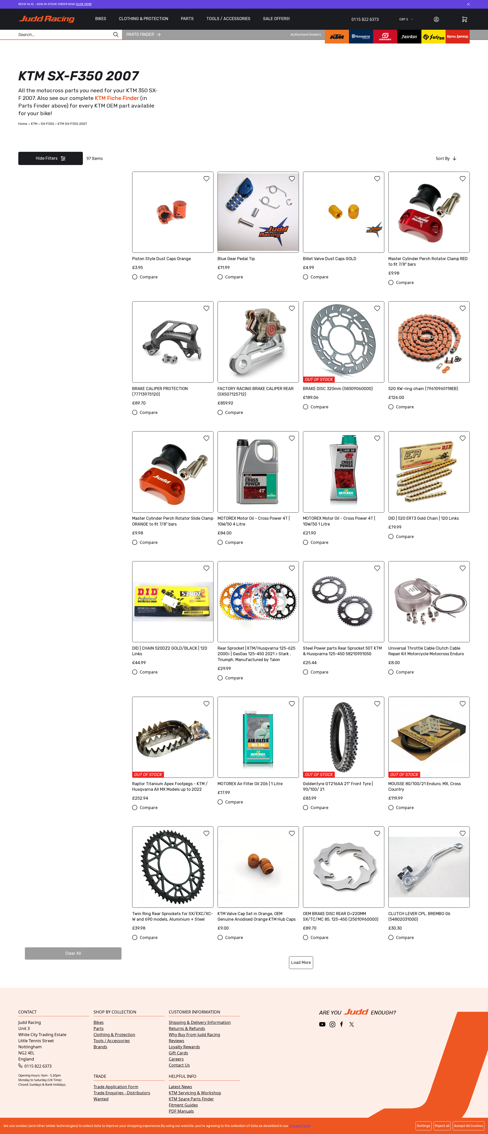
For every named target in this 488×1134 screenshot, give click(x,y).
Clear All (73, 953)
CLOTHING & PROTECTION (143, 18)
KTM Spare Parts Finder (191, 1099)
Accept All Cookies (468, 1126)
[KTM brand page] (337, 36)
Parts (99, 1028)
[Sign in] (436, 19)
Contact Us (179, 1065)
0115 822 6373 (365, 19)
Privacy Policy (300, 1126)
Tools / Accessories (112, 1040)
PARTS (187, 18)
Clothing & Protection (114, 1034)
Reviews (176, 1040)
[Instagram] (332, 1024)
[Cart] (465, 19)
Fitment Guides (183, 1105)
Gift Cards (178, 1053)
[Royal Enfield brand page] (458, 36)
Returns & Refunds (187, 1028)
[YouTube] (322, 1024)
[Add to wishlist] (206, 179)
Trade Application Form (116, 1087)
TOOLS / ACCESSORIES (228, 18)
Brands (100, 1047)
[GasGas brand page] (385, 36)
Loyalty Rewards (184, 1047)
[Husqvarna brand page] (361, 36)
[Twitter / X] (352, 1024)
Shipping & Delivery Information (200, 1022)
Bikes (99, 1022)
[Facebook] (342, 1024)
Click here (84, 4)
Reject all (442, 1126)
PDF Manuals (181, 1111)
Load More (301, 962)
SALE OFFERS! (276, 18)
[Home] (46, 19)
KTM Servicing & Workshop (195, 1093)
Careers (176, 1059)
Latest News (180, 1087)
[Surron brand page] (433, 36)
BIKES (100, 18)
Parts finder (140, 34)
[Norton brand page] (409, 36)
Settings (423, 1126)
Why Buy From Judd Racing (194, 1034)
